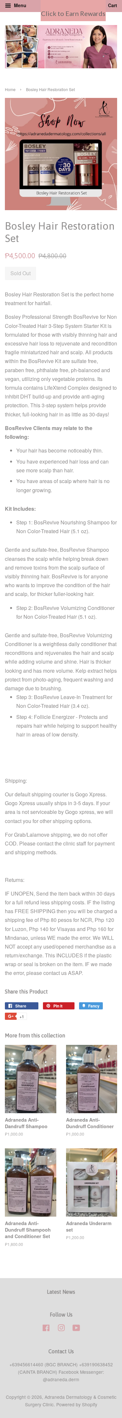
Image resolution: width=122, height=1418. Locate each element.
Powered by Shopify (76, 1404)
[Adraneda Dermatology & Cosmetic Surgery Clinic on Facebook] (46, 1329)
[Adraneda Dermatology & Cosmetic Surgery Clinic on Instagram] (61, 1329)
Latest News (61, 1292)
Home (10, 89)
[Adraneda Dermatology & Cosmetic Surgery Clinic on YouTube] (76, 1329)
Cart (112, 5)
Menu (19, 5)
